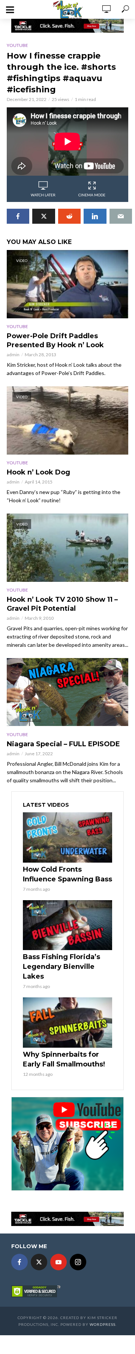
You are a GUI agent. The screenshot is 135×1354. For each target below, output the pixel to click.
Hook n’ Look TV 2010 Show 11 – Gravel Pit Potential (62, 604)
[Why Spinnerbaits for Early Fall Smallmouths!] (67, 1022)
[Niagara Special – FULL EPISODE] (67, 692)
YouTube (17, 45)
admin (13, 354)
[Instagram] (78, 1262)
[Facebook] (19, 1262)
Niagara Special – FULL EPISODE (63, 744)
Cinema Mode (91, 195)
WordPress (103, 1324)
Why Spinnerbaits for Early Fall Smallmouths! (64, 1059)
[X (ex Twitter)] (39, 1262)
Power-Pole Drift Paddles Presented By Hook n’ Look (55, 340)
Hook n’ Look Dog (38, 472)
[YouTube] (58, 1262)
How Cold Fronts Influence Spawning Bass (67, 874)
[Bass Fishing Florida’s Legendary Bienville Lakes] (67, 925)
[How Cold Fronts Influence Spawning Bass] (67, 837)
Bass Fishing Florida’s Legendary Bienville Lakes (61, 966)
